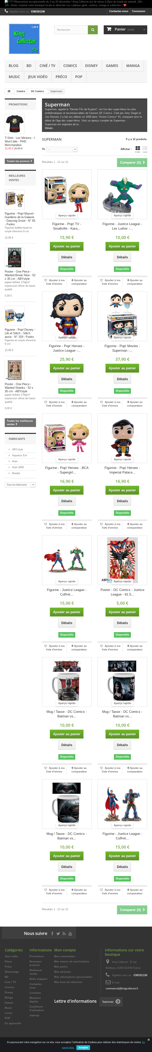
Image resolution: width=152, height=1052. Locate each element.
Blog (13, 65)
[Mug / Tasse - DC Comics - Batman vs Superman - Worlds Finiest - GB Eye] (67, 682)
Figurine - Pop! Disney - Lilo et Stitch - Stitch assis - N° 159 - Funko (20, 333)
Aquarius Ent (19, 455)
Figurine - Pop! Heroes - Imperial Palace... (122, 470)
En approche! (13, 1023)
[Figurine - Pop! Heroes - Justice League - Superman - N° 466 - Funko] (67, 316)
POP (78, 76)
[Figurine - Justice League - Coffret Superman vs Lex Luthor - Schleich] (67, 560)
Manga (133, 65)
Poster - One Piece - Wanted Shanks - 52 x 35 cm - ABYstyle (19, 387)
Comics (70, 65)
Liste (145, 152)
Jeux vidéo (38, 76)
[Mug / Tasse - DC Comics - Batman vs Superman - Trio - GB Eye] (122, 682)
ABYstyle (17, 449)
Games (112, 65)
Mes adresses (62, 971)
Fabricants (17, 439)
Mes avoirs (60, 966)
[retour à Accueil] (9, 91)
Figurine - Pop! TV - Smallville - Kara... (66, 226)
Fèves (8, 961)
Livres (8, 1013)
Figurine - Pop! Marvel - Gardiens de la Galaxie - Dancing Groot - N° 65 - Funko (20, 219)
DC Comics (37, 91)
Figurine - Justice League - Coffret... (66, 592)
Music (14, 76)
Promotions (18, 104)
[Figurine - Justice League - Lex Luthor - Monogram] (122, 194)
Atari (14, 461)
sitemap (34, 1015)
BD (29, 65)
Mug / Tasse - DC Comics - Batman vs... (67, 714)
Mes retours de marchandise (71, 961)
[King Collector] (26, 39)
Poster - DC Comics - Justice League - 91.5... (122, 592)
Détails (49, 128)
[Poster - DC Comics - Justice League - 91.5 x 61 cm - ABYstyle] (122, 560)
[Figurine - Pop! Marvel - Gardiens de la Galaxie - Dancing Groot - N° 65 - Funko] (15, 199)
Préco (61, 76)
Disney (91, 65)
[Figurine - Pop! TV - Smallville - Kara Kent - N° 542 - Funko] (67, 194)
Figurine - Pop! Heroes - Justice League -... (67, 348)
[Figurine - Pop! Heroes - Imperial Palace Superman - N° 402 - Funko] (122, 438)
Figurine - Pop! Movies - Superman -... (122, 348)
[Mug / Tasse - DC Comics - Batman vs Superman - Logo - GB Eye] (67, 804)
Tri (43, 149)
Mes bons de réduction (68, 982)
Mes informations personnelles (73, 977)
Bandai (15, 473)
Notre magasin (38, 979)
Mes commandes (64, 956)
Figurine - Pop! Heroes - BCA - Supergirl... (66, 470)
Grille (137, 152)
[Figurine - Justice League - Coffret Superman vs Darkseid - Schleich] (122, 804)
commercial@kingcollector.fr (122, 988)
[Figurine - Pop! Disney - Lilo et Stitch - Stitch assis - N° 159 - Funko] (15, 316)
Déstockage (12, 971)
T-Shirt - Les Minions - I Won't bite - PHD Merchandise (20, 141)
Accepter (83, 1047)
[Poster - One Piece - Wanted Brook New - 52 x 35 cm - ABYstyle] (15, 257)
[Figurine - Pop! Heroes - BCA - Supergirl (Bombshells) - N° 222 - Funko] (67, 438)
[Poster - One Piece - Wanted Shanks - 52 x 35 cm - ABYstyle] (15, 370)
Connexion (138, 11)
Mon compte (65, 950)
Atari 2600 (17, 467)
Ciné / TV (47, 65)
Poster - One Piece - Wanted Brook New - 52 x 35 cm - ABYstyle (20, 275)
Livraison (35, 992)
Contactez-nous (118, 11)
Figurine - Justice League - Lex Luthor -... (122, 226)
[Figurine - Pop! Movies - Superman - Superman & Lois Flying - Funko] (122, 316)
